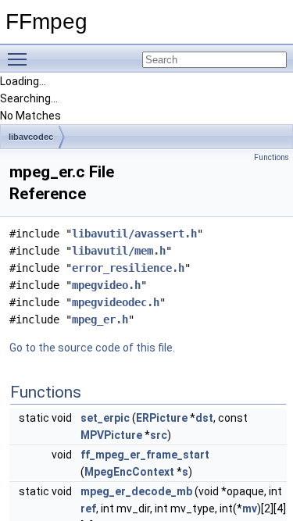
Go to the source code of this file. (92, 347)
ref (88, 508)
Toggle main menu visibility (20, 59)
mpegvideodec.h (115, 302)
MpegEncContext (129, 472)
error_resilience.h (128, 268)
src (158, 435)
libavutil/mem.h (119, 250)
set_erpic (105, 418)
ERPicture (162, 418)
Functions (271, 157)
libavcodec (31, 136)
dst (204, 418)
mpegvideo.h (106, 285)
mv (249, 508)
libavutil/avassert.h (134, 233)
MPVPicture (111, 435)
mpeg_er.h (100, 319)
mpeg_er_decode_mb (136, 491)
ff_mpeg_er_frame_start (144, 454)
